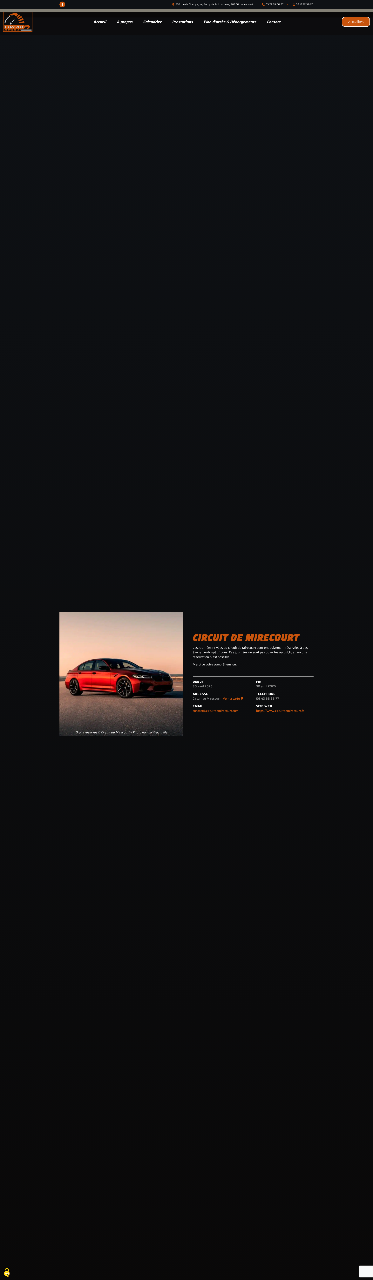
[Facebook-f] (62, 4)
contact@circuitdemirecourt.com (216, 710)
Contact (274, 22)
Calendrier (152, 22)
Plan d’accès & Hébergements (230, 22)
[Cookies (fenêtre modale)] (7, 1273)
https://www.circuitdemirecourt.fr (280, 710)
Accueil (100, 22)
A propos (125, 22)
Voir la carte (232, 698)
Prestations (182, 22)
